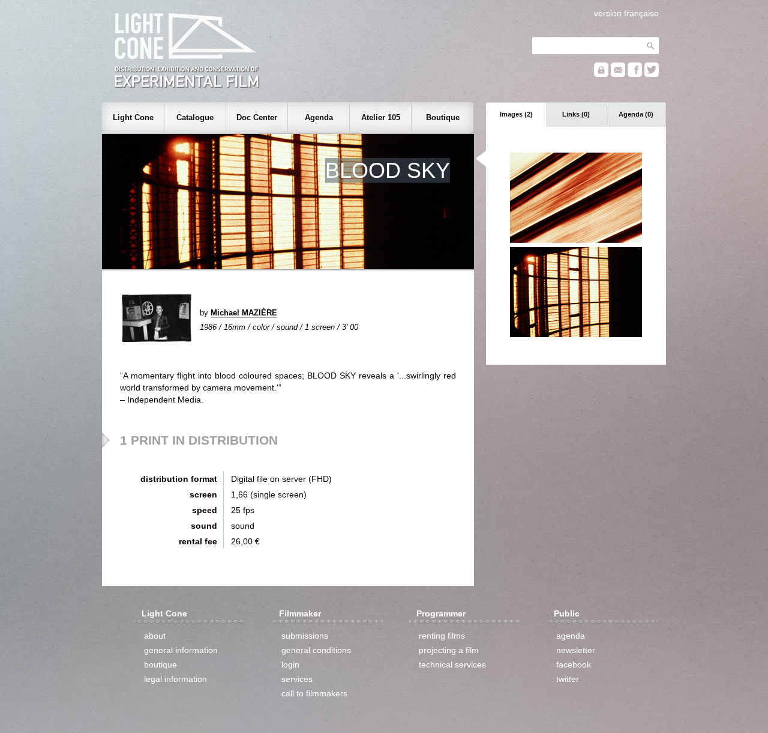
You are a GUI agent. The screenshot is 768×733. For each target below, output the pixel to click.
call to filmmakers (314, 693)
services (297, 679)
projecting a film (449, 650)
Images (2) (516, 114)
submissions (304, 635)
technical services (452, 664)
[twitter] (651, 74)
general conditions (316, 650)
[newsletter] (618, 74)
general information (181, 650)
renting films (442, 635)
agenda (570, 635)
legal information (175, 679)
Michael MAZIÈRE (244, 312)
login (290, 664)
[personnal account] (601, 74)
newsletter (575, 650)
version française (626, 13)
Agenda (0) (636, 114)
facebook (573, 664)
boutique (160, 664)
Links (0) (576, 114)
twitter (567, 679)
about (155, 635)
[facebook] (635, 74)
